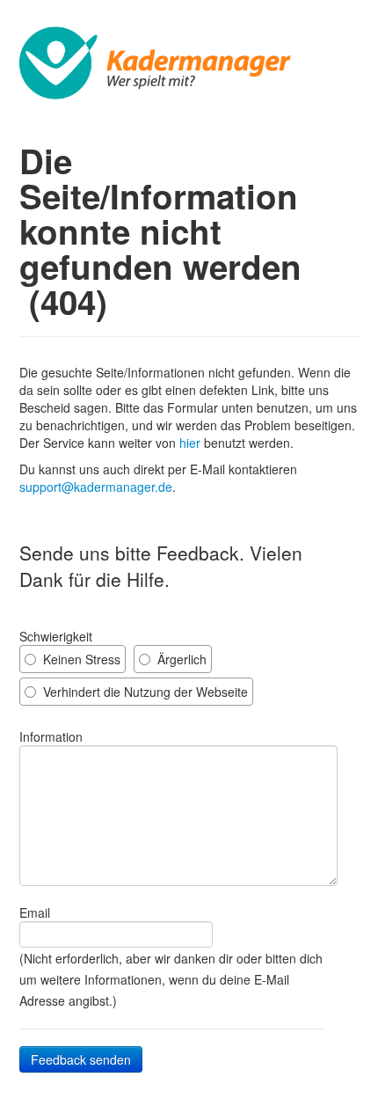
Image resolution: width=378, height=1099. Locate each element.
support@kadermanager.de (95, 486)
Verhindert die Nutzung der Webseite (144, 691)
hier (189, 442)
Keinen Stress (80, 659)
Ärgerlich (180, 659)
